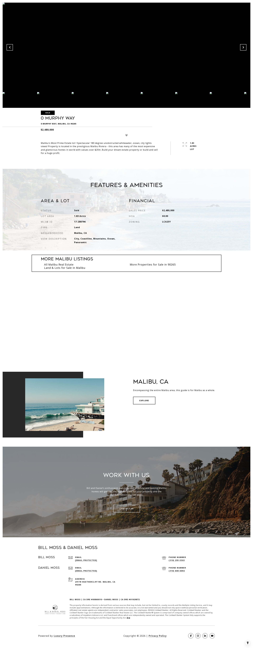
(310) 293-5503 (177, 560)
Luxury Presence (64, 635)
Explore (144, 400)
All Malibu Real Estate (59, 264)
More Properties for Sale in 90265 (153, 264)
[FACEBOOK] (190, 635)
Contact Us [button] (127, 508)
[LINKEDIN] (205, 635)
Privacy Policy (158, 635)
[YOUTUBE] (212, 635)
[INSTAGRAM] (198, 635)
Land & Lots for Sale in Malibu (64, 268)
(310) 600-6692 (177, 570)
